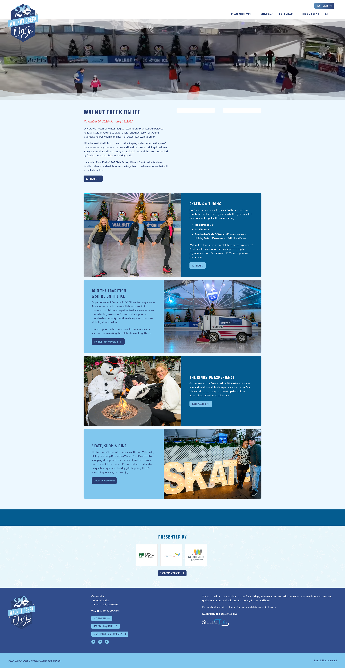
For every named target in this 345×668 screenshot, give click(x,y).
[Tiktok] (107, 642)
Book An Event (309, 14)
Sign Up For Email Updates (108, 634)
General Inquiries (104, 626)
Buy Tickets (322, 5)
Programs (266, 14)
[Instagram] (100, 642)
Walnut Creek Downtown (27, 660)
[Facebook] (93, 642)
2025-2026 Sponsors (170, 573)
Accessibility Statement (325, 660)
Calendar (286, 14)
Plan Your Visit (242, 14)
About (329, 14)
